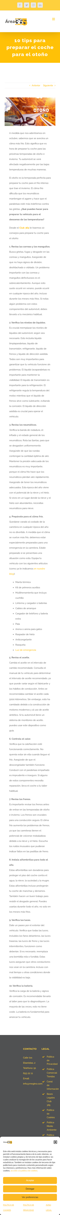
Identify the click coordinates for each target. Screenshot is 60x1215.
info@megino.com (32, 1083)
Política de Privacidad (51, 1060)
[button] (55, 1142)
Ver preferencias (30, 1197)
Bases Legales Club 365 (51, 1099)
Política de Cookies (51, 1114)
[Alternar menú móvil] (53, 19)
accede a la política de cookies (24, 1171)
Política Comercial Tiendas (51, 1073)
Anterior (36, 85)
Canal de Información (51, 1085)
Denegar (30, 1188)
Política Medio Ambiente (51, 1126)
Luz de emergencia (25, 650)
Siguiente (48, 85)
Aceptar (30, 1180)
